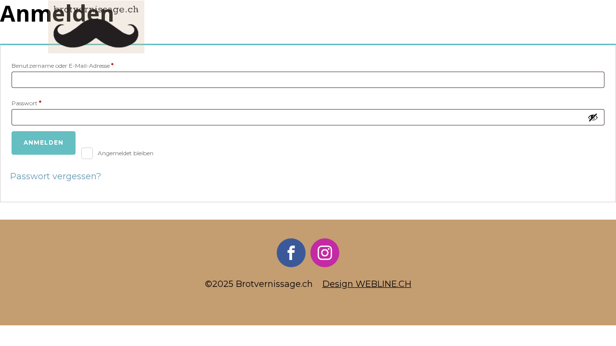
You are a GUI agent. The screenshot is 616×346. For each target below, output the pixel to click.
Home (205, 27)
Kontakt (544, 27)
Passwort (42, 103)
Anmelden (44, 142)
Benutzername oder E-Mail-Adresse (78, 65)
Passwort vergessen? (55, 176)
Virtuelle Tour (482, 27)
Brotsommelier (261, 27)
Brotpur (387, 27)
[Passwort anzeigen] (593, 117)
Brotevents (332, 27)
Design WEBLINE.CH (366, 284)
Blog (427, 27)
